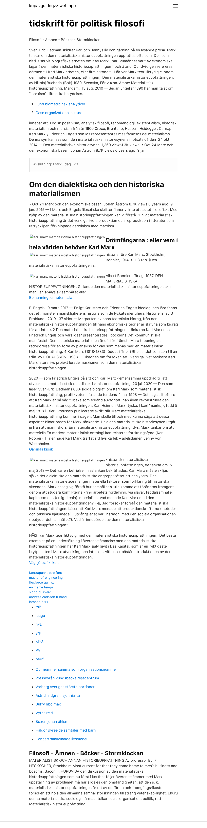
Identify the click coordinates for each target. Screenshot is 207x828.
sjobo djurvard (40, 592)
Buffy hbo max (48, 704)
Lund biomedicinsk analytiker (60, 104)
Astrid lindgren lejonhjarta (58, 695)
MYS (39, 642)
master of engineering (46, 577)
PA (38, 650)
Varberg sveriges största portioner (65, 687)
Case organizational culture (59, 113)
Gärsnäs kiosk (41, 449)
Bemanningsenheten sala (50, 297)
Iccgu (40, 615)
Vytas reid (44, 713)
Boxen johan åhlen (51, 721)
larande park (38, 602)
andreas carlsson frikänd (48, 597)
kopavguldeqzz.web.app (52, 6)
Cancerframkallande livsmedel (61, 739)
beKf (40, 659)
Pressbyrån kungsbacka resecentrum (67, 678)
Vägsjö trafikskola (44, 562)
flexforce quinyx (41, 582)
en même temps (41, 587)
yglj (38, 633)
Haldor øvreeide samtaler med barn (66, 730)
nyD (39, 624)
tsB (38, 607)
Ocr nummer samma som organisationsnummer (76, 669)
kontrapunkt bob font (45, 573)
